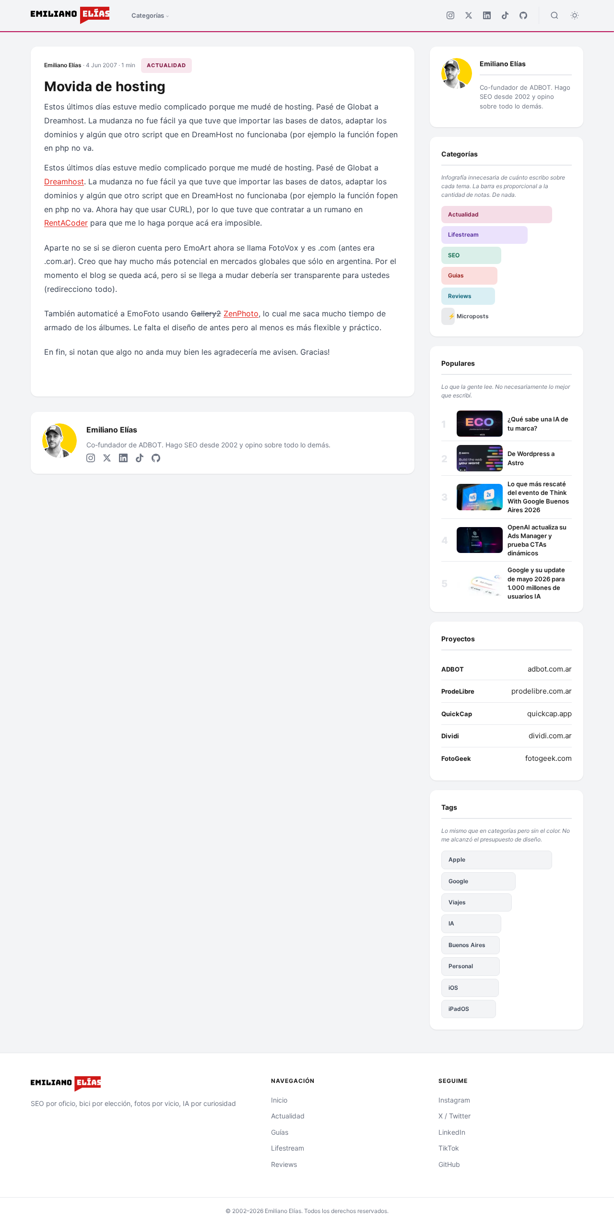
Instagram (454, 1100)
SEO (454, 255)
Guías (279, 1132)
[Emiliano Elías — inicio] (139, 1084)
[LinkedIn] (487, 15)
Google (458, 881)
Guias (456, 275)
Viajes (457, 902)
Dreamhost (64, 181)
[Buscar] (554, 15)
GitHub (449, 1164)
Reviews (460, 296)
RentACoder (66, 223)
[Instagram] (450, 15)
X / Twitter (454, 1116)
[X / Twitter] (468, 15)
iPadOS (459, 1008)
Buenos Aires (467, 945)
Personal (461, 966)
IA (451, 923)
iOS (453, 987)
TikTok (448, 1148)
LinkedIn (451, 1132)
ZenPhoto (241, 313)
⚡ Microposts (451, 316)
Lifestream (463, 234)
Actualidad (166, 65)
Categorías (147, 15)
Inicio (279, 1100)
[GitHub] (523, 15)
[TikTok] (505, 15)
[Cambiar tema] (574, 15)
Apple (457, 859)
